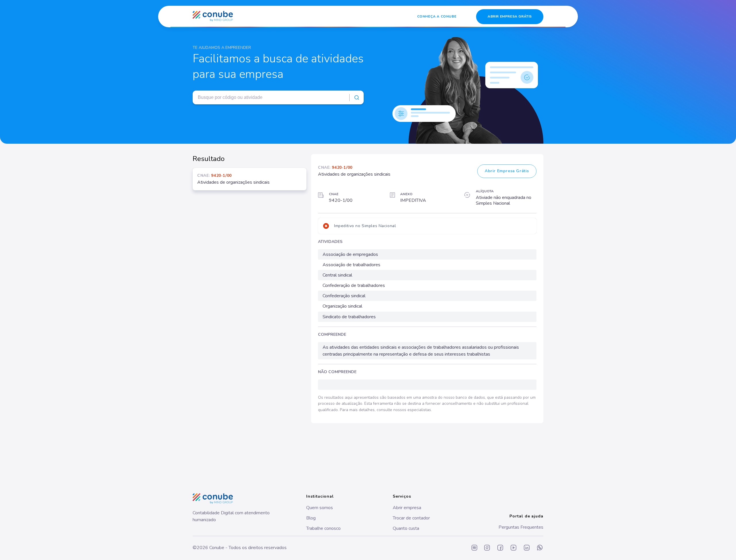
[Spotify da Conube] (474, 548)
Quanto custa (406, 528)
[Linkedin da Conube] (526, 548)
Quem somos (319, 507)
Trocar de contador (411, 518)
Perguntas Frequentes (521, 527)
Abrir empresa (407, 507)
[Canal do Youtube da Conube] (513, 548)
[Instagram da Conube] (487, 548)
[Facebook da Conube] (500, 548)
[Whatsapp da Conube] (539, 548)
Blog (311, 518)
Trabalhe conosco (323, 528)
